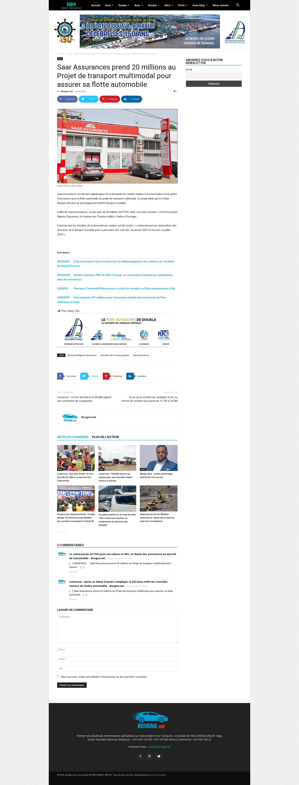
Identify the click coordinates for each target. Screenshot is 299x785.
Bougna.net (67, 91)
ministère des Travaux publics (114, 355)
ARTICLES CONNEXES (72, 437)
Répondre (73, 572)
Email (189, 69)
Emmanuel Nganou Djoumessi (82, 355)
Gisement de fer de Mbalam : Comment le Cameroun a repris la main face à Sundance (157, 517)
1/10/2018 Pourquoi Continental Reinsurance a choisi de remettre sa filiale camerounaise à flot (116, 288)
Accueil (95, 5)
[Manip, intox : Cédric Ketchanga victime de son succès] (159, 458)
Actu (108, 5)
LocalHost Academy (76, 778)
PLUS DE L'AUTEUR (105, 437)
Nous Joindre (221, 5)
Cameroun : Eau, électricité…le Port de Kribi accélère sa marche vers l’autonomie (75, 477)
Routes (152, 5)
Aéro (167, 5)
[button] (238, 5)
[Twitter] (158, 756)
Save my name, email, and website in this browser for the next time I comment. (104, 676)
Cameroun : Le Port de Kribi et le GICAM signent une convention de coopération (84, 399)
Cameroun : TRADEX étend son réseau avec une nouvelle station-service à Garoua (115, 477)
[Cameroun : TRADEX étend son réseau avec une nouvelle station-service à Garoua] (117, 458)
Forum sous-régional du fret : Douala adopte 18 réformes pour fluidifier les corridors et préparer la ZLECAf (76, 517)
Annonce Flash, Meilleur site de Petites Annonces (128, 778)
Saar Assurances (141, 355)
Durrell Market (95, 778)
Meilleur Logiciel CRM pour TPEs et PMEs (208, 778)
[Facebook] (140, 756)
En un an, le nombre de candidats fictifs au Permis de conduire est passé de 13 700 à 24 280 (149, 399)
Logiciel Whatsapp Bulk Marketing (170, 778)
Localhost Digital (158, 774)
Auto (137, 5)
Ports (181, 5)
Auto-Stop (198, 5)
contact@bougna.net (159, 746)
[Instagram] (149, 756)
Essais (122, 5)
